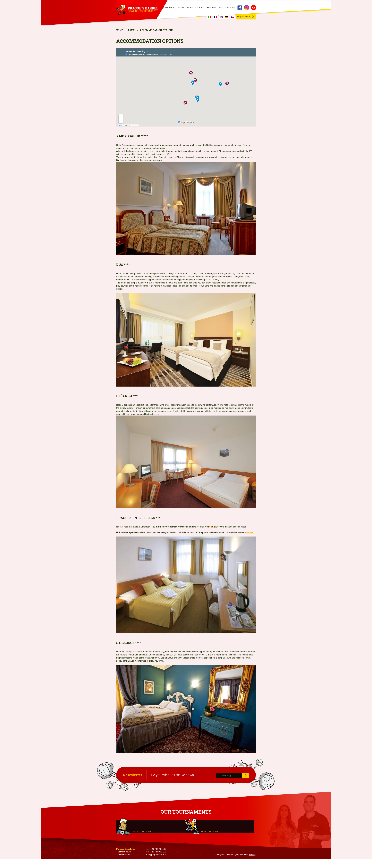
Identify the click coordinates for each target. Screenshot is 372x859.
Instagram (246, 7)
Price (181, 7)
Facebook (239, 7)
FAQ (220, 7)
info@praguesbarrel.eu (156, 854)
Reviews (211, 7)
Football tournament (142, 831)
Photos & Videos (195, 7)
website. (250, 532)
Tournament (169, 7)
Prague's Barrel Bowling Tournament (137, 10)
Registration (244, 16)
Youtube (253, 7)
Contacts (230, 7)
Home (119, 30)
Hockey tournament (210, 831)
